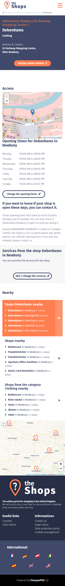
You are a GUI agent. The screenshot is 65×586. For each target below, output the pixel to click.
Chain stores (9, 524)
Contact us (41, 520)
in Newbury (22, 310)
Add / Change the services (31, 275)
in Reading (21, 320)
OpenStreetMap (56, 137)
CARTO (61, 474)
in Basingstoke (24, 315)
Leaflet (44, 137)
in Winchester (23, 330)
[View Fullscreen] (4, 424)
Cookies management (47, 532)
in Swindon (22, 325)
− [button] (7, 101)
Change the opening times (22, 194)
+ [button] (7, 96)
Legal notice (42, 524)
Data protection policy (47, 528)
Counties (7, 520)
